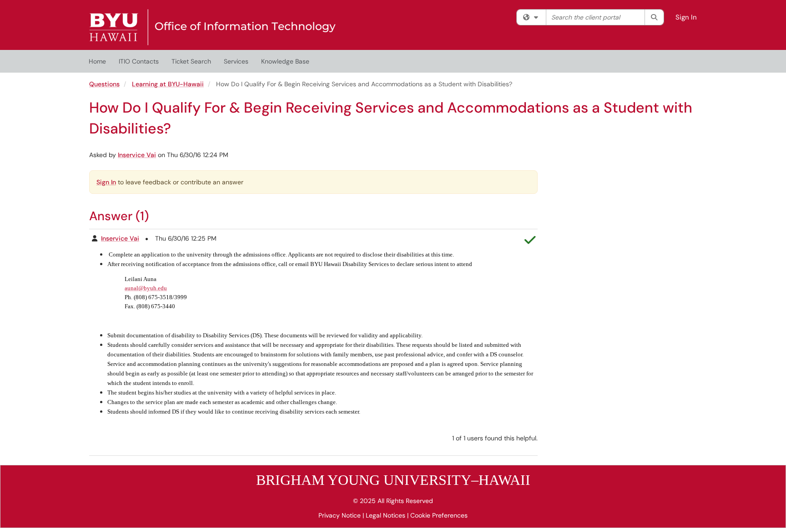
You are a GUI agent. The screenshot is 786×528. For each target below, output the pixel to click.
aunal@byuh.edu (146, 288)
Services (236, 61)
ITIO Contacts (139, 61)
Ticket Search (191, 61)
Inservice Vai (137, 155)
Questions (104, 84)
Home (97, 61)
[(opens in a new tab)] (212, 27)
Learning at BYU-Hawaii (168, 84)
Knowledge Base (285, 61)
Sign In (686, 17)
